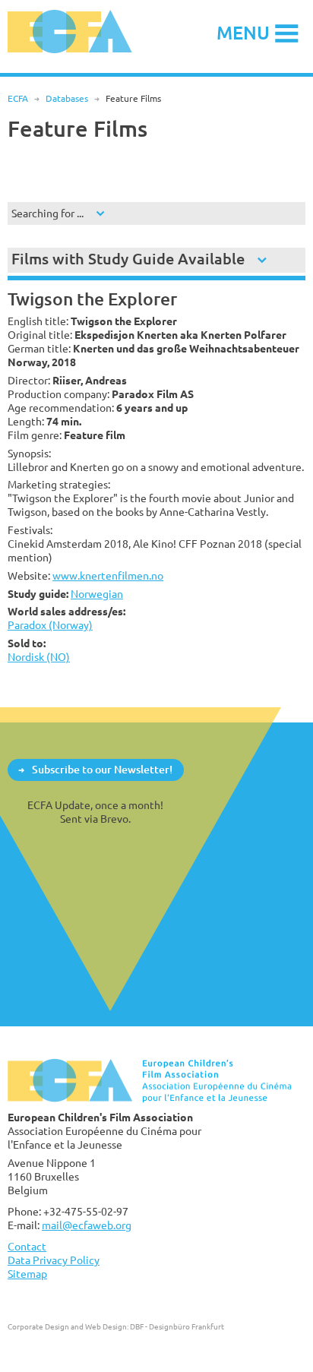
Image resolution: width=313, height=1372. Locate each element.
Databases (67, 98)
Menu (243, 32)
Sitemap (27, 1273)
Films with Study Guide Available (128, 258)
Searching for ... (47, 213)
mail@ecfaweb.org (86, 1225)
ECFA (18, 98)
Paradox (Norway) (50, 624)
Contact (27, 1246)
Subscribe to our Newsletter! (102, 769)
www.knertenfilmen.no (107, 575)
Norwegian (97, 593)
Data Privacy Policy (54, 1259)
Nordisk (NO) (39, 656)
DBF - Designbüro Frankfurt (177, 1326)
